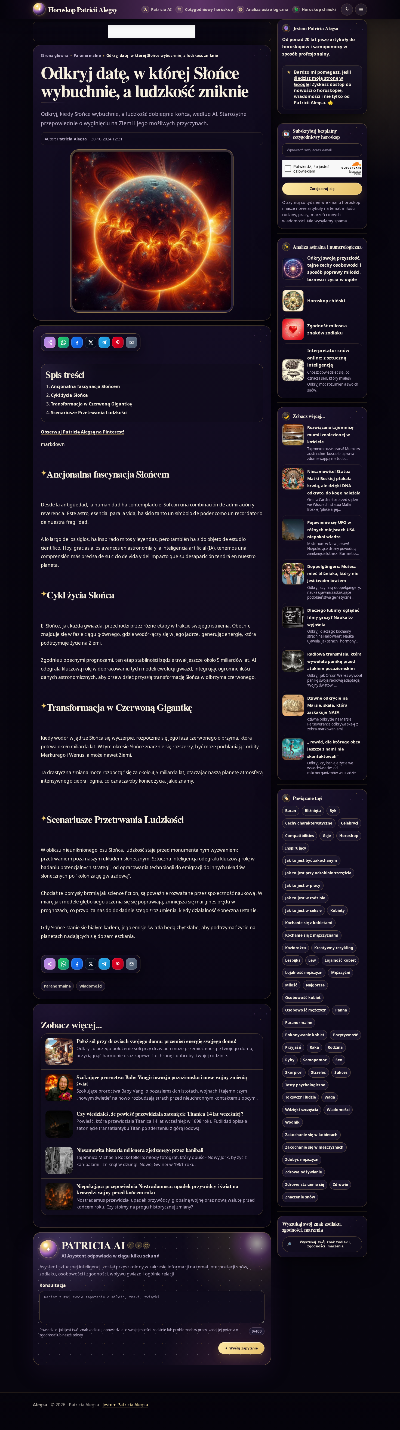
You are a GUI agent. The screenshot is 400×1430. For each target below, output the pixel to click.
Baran (290, 810)
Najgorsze (315, 985)
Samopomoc (315, 1059)
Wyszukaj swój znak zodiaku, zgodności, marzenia (319, 1244)
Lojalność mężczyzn (303, 972)
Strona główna (54, 55)
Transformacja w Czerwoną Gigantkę (91, 404)
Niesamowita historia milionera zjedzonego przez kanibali (139, 1150)
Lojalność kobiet (340, 960)
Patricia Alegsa (72, 139)
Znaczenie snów (300, 1197)
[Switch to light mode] (347, 10)
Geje (327, 835)
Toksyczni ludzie (300, 1097)
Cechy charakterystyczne (308, 823)
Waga (330, 1097)
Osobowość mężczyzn (306, 1010)
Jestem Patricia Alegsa (315, 28)
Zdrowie (340, 1184)
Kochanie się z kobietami (308, 922)
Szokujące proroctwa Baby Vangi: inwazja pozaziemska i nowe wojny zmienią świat (161, 1080)
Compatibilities (299, 835)
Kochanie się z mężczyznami (311, 935)
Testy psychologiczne (305, 1084)
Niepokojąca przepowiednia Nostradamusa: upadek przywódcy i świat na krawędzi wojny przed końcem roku (157, 1189)
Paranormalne (87, 55)
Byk (333, 810)
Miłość (291, 985)
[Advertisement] (151, 31)
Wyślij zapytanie (241, 1348)
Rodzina (335, 1047)
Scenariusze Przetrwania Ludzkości (89, 413)
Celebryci (349, 823)
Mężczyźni (340, 972)
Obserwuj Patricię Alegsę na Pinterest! (82, 432)
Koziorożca (295, 947)
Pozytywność (345, 1034)
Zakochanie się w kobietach (311, 1134)
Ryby (289, 1059)
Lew (312, 960)
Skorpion (293, 1072)
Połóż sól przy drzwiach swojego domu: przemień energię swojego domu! (156, 1041)
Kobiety (337, 910)
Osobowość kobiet (303, 997)
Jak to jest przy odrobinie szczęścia (318, 872)
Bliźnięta (313, 810)
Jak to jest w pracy (302, 885)
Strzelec (318, 1072)
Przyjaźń (293, 1047)
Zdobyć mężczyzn (301, 1159)
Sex (339, 1059)
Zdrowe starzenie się (304, 1184)
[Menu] (361, 10)
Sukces (340, 1072)
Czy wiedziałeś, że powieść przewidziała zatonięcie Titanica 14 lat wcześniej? (159, 1114)
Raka (314, 1047)
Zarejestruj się (322, 189)
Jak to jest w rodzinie (305, 897)
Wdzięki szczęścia (301, 1109)
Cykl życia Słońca (69, 395)
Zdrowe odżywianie (303, 1171)
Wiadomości (90, 986)
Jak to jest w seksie (303, 910)
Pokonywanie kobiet (304, 1034)
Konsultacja (52, 1285)
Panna (341, 1010)
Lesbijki (292, 960)
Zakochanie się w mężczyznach (314, 1147)
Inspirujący (295, 848)
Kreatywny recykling (333, 947)
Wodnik (292, 1122)
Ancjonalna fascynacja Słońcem (85, 386)
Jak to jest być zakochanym (311, 860)
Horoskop (348, 835)
